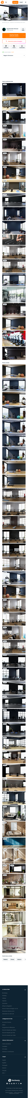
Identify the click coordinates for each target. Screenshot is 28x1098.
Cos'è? (12, 52)
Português (4, 1080)
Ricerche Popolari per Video (9, 1050)
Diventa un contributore (8, 1066)
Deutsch (4, 1083)
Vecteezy (4, 1010)
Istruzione (4, 1018)
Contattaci (4, 1061)
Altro (3, 1088)
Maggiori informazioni (8, 55)
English (4, 1075)
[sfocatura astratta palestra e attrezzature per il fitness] (13, 294)
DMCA (3, 1040)
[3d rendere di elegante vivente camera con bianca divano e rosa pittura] (13, 960)
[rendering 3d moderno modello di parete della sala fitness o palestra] (13, 116)
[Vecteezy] (2, 2)
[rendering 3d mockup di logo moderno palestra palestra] (13, 89)
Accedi (21, 2)
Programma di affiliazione (8, 1042)
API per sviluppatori (7, 1021)
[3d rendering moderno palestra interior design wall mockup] (13, 742)
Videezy (4, 1013)
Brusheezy (4, 1008)
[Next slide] (22, 974)
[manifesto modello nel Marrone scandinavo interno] (13, 828)
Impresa (4, 1016)
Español (4, 1078)
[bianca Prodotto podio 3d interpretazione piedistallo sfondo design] (8, 855)
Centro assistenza (6, 1059)
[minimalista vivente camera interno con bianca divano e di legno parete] (13, 895)
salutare (19, 974)
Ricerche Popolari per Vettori (9, 1045)
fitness (12, 974)
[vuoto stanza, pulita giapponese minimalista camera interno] (13, 907)
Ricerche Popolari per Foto (8, 1048)
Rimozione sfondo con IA (8, 1026)
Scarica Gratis (14, 35)
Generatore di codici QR (8, 1029)
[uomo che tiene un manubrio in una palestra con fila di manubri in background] (13, 239)
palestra (5, 974)
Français (4, 1085)
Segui (23, 30)
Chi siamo (4, 1064)
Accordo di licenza (6, 1037)
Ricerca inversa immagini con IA (10, 1023)
